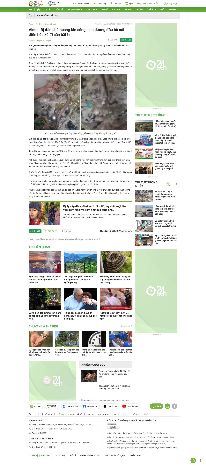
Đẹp (114, 414)
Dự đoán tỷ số (83, 3)
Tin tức (48, 10)
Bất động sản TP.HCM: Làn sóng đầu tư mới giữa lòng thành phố (165, 166)
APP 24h (37, 406)
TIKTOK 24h (112, 406)
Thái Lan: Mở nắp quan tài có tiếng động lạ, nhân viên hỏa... (120, 352)
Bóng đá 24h (92, 406)
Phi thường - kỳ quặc (48, 15)
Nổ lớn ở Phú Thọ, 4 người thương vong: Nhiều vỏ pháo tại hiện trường (165, 195)
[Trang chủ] (33, 15)
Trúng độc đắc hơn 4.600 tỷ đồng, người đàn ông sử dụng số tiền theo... (80, 316)
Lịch (131, 3)
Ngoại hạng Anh (75, 10)
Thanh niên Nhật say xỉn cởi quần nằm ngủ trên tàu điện (114, 387)
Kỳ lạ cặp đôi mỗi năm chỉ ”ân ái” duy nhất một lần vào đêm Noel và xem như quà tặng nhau (94, 208)
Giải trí (104, 10)
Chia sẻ (128, 40)
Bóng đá (59, 10)
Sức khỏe (116, 10)
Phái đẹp (172, 10)
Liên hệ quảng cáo (40, 455)
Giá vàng (102, 3)
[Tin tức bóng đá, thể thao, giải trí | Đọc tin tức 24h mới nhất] (36, 6)
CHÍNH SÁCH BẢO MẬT (90, 455)
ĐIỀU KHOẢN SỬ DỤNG (115, 455)
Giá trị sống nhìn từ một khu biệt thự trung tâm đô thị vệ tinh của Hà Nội (166, 123)
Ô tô (162, 10)
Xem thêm (125, 326)
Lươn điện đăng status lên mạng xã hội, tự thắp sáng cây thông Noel (45, 316)
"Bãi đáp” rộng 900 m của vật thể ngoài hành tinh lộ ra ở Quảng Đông (78, 279)
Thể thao (152, 10)
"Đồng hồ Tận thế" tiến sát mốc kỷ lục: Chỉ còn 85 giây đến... (94, 352)
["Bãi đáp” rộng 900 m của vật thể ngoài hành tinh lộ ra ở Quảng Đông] (80, 262)
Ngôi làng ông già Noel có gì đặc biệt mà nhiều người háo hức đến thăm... (45, 279)
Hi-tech (128, 10)
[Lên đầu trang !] (200, 460)
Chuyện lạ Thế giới (43, 41)
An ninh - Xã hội (75, 414)
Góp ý (73, 455)
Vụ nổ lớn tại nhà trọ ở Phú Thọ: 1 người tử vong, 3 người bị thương (165, 223)
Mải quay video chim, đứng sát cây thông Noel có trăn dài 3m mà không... (115, 279)
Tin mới (117, 3)
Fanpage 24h (72, 406)
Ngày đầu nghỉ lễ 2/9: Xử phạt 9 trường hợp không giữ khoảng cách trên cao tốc (166, 239)
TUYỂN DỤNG (135, 455)
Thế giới (139, 10)
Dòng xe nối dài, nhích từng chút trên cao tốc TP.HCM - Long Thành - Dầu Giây (165, 210)
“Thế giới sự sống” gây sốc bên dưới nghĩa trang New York (67, 352)
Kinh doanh (91, 10)
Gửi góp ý (52, 231)
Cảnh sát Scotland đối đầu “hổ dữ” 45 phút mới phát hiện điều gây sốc (114, 374)
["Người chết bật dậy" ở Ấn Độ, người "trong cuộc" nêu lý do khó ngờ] (116, 298)
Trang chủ (33, 24)
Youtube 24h (132, 406)
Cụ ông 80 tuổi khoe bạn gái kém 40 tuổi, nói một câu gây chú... (39, 352)
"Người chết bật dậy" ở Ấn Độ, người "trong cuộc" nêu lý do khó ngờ (116, 316)
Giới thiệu (61, 455)
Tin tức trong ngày (146, 184)
